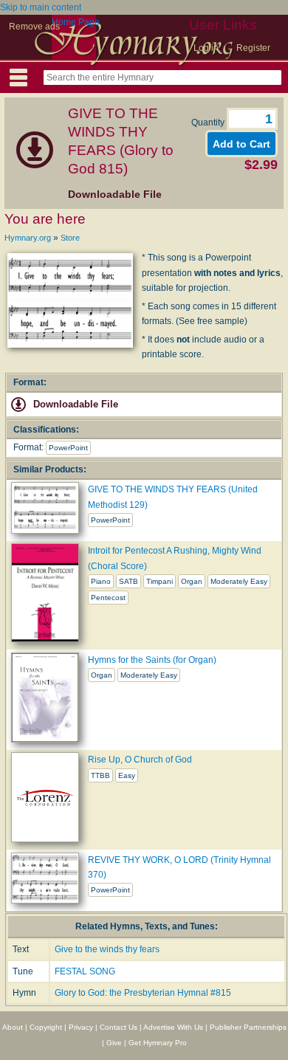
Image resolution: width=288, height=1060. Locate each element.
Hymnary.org (27, 237)
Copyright (46, 1027)
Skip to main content (40, 7)
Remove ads (34, 26)
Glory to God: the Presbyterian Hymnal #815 (143, 993)
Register (253, 48)
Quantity (209, 122)
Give (114, 1043)
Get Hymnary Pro (157, 1043)
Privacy (81, 1027)
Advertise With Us (173, 1027)
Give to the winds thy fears (107, 949)
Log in (206, 48)
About (12, 1027)
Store (70, 237)
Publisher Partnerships (248, 1027)
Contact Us (118, 1027)
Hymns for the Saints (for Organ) (152, 660)
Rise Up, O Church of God (140, 759)
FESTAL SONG (85, 971)
